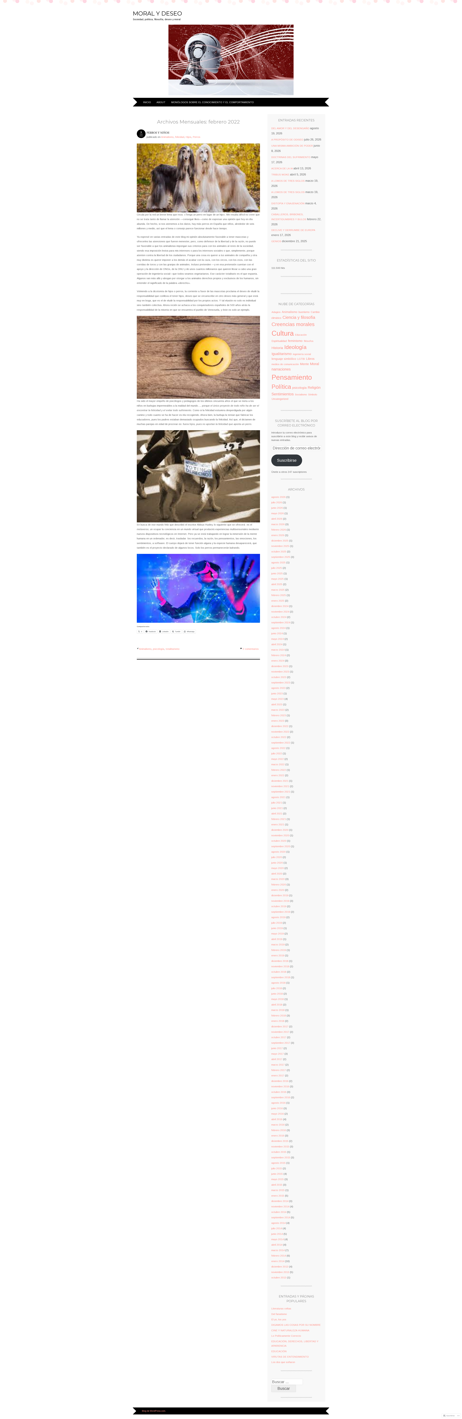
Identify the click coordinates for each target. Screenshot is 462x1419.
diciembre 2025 (279, 540)
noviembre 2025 (280, 546)
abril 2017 (276, 1059)
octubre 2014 (278, 1212)
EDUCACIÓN (279, 1351)
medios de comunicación (285, 364)
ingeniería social (302, 354)
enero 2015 (277, 1195)
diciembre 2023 (279, 666)
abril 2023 (276, 704)
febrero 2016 (278, 1130)
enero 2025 (277, 600)
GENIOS (276, 241)
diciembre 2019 (279, 895)
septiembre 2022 (280, 742)
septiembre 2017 (280, 1042)
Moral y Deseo (157, 13)
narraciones (281, 369)
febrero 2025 (278, 595)
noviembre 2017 (280, 1031)
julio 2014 (276, 1228)
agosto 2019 (278, 917)
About (161, 102)
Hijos (188, 137)
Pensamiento (292, 377)
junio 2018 (277, 993)
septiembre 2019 (280, 911)
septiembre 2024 (280, 622)
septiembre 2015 (280, 1157)
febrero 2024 (278, 655)
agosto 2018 (278, 982)
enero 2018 (277, 1021)
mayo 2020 (277, 868)
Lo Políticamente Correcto (286, 1335)
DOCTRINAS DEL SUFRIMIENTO (290, 157)
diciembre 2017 (279, 1026)
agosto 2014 (278, 1223)
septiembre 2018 (280, 977)
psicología (158, 648)
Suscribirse (287, 460)
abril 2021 (276, 813)
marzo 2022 (278, 764)
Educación (301, 334)
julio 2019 (276, 922)
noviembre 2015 (280, 1146)
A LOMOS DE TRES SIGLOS (288, 180)
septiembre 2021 (280, 791)
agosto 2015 (278, 1162)
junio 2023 (277, 693)
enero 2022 (277, 775)
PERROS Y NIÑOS (158, 132)
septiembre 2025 (280, 557)
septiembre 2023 (280, 682)
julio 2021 (276, 802)
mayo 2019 (277, 933)
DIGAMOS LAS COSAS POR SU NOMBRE (296, 1324)
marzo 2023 (278, 709)
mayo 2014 (277, 1239)
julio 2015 (276, 1168)
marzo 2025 (278, 589)
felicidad (179, 137)
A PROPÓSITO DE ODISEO (287, 139)
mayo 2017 (277, 1053)
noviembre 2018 (280, 966)
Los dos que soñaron (283, 1362)
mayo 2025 (277, 578)
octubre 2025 (278, 551)
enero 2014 (277, 1261)
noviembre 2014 (280, 1206)
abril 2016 (276, 1119)
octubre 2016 (278, 1092)
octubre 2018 (278, 971)
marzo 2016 (278, 1124)
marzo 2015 (278, 1190)
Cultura (283, 333)
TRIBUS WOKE (280, 174)
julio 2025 (276, 567)
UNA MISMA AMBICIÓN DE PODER (292, 145)
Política (281, 386)
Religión (314, 387)
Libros (310, 358)
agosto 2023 (278, 688)
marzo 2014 (278, 1250)
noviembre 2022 (280, 731)
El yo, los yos (278, 1319)
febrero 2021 (278, 819)
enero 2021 (277, 824)
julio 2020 (276, 857)
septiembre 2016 (280, 1097)
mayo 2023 (277, 698)
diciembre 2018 (279, 961)
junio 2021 (277, 808)
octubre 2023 (278, 677)
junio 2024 (277, 633)
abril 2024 (276, 644)
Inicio (147, 102)
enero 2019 (277, 955)
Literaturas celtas (281, 1308)
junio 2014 (277, 1233)
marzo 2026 (278, 524)
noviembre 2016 (280, 1086)
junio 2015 (277, 1173)
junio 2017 (277, 1048)
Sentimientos (283, 394)
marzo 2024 (278, 649)
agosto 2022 (278, 748)
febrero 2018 (278, 1015)
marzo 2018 (278, 1010)
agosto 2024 (278, 628)
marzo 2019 (278, 944)
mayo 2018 (277, 999)
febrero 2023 (278, 715)
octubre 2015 (278, 1152)
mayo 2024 (277, 639)
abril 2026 (276, 518)
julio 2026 (276, 502)
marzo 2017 (278, 1064)
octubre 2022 (278, 737)
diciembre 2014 (279, 1201)
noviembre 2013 (280, 1272)
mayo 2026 (277, 513)
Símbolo (312, 394)
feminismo (295, 341)
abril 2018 (276, 1004)
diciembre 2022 (279, 726)
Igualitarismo (282, 354)
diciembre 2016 (279, 1081)
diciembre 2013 (279, 1266)
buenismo (304, 312)
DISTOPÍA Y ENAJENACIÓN (288, 203)
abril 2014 (276, 1244)
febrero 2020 (278, 884)
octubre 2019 (278, 906)
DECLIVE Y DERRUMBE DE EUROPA (293, 230)
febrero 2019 (278, 950)
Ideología (295, 347)
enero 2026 (277, 535)
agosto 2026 (278, 497)
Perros (196, 137)
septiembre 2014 (280, 1217)
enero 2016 (277, 1135)
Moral (314, 364)
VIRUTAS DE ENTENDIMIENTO (290, 1356)
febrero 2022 (278, 770)
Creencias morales (293, 324)
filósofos (308, 341)
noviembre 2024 (280, 611)
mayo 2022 (277, 759)
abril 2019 (276, 939)
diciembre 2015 (279, 1141)
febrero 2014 (278, 1255)
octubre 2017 (278, 1037)
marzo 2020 (278, 879)
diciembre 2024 (279, 606)
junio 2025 (277, 573)
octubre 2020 (278, 840)
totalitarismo (173, 648)
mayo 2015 (277, 1179)
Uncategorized (280, 398)
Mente (304, 364)
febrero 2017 (278, 1070)
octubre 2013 (278, 1277)
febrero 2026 (278, 529)
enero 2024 (277, 660)
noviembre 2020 (280, 835)
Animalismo (167, 137)
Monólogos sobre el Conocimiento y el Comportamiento (212, 102)
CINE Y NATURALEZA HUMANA (290, 1330)
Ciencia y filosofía (298, 317)
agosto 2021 (278, 797)
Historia (277, 348)
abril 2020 (276, 873)
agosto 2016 (278, 1102)
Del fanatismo (279, 1314)
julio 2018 (276, 988)
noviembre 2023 (280, 671)
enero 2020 (277, 890)
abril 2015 (276, 1184)
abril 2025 (276, 584)
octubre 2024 (278, 617)
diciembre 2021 (279, 780)
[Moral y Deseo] (231, 95)
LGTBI (301, 359)
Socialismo (301, 394)
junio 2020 (277, 862)
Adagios (276, 312)
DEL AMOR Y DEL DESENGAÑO (290, 128)
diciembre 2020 (279, 829)
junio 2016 (277, 1108)
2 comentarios (251, 648)
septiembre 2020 (280, 846)
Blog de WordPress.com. (154, 1411)
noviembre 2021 (280, 786)
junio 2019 (277, 928)
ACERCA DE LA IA (282, 168)
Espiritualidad (279, 341)
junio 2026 (277, 507)
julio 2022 (276, 753)
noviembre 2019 (280, 900)
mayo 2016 (277, 1113)
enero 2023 (277, 720)
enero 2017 (277, 1075)
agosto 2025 (278, 562)
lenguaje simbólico (284, 358)
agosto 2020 (278, 851)
